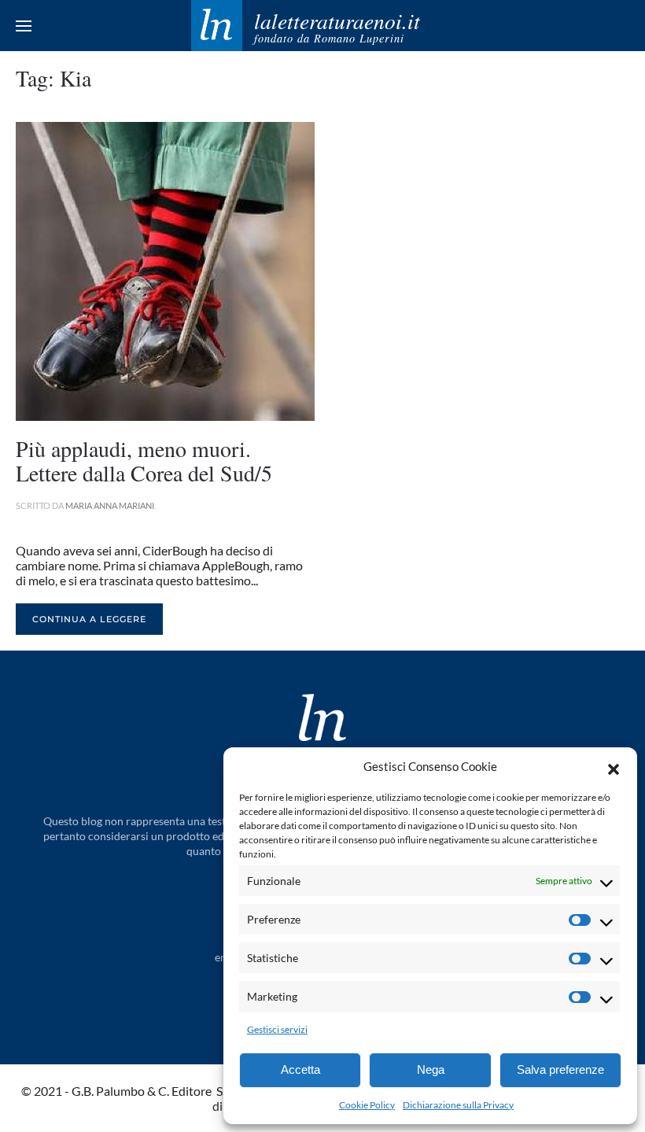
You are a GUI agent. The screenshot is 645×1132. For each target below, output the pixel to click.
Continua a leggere (89, 619)
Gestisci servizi (277, 1029)
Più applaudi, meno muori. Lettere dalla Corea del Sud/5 (144, 460)
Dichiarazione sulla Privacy (458, 1105)
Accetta (300, 1069)
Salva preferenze (560, 1069)
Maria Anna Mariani (109, 505)
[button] (613, 767)
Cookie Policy (367, 1105)
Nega (430, 1069)
